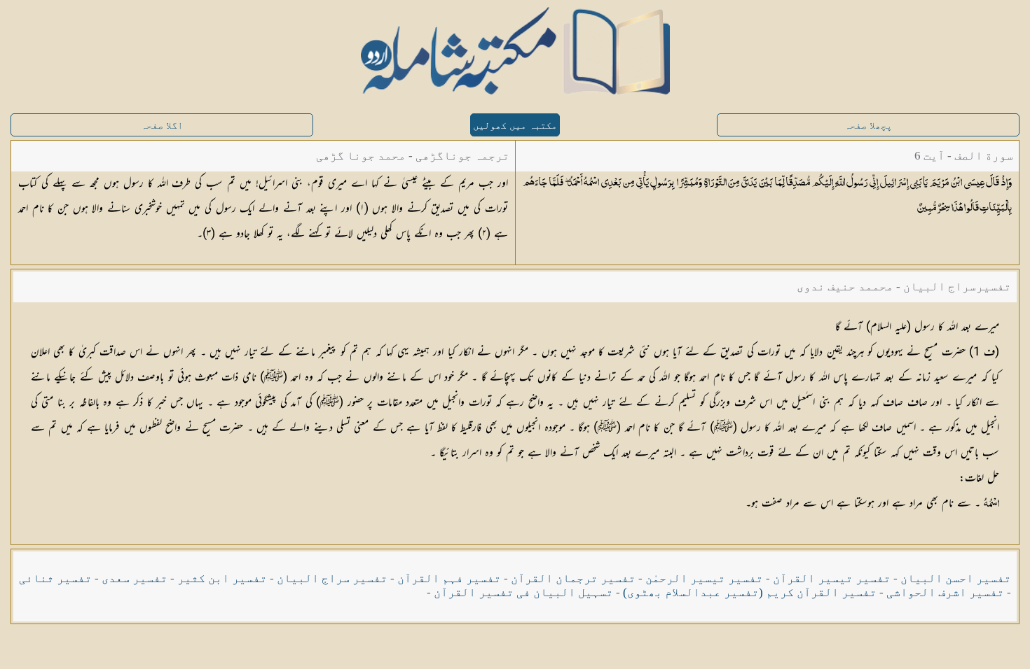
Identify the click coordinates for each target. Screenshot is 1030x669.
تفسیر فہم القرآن (449, 578)
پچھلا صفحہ (868, 125)
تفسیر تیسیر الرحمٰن (704, 578)
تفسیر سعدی (134, 578)
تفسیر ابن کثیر (222, 578)
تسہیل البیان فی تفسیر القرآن (523, 592)
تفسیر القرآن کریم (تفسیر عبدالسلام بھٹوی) (750, 592)
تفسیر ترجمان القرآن (573, 578)
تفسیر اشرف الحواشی (945, 592)
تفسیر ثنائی (55, 578)
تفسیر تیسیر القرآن (832, 578)
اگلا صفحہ (162, 125)
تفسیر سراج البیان (332, 578)
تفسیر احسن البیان (955, 578)
